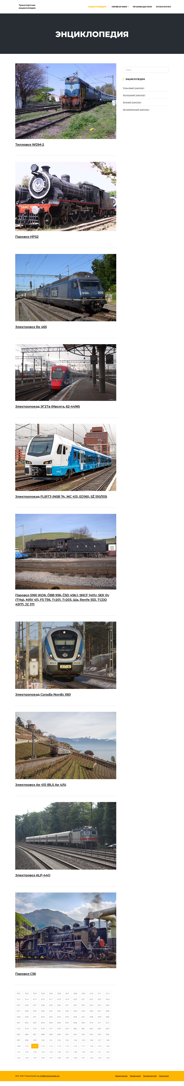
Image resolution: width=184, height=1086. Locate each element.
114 (59, 1046)
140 (75, 1057)
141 (83, 1057)
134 (27, 1057)
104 (75, 1040)
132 (107, 1051)
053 (51, 1016)
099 (35, 1040)
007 (67, 993)
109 (18, 1046)
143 (99, 1057)
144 (107, 1057)
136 (43, 1057)
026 (27, 1005)
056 (75, 1016)
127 (67, 1051)
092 (75, 1034)
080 (75, 1028)
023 (99, 999)
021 (83, 999)
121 (18, 1051)
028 (43, 1005)
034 (91, 1005)
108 (107, 1040)
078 (59, 1028)
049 (18, 1016)
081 (83, 1028)
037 (18, 1011)
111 (35, 1046)
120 (107, 1046)
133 (18, 1057)
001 (19, 993)
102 (59, 1040)
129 (83, 1051)
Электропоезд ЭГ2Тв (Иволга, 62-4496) (47, 406)
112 (43, 1046)
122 (27, 1051)
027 (35, 1005)
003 (35, 993)
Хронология (163, 7)
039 (35, 1011)
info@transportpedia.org (50, 1076)
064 (43, 1022)
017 (51, 999)
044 (75, 1011)
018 (59, 999)
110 (27, 1046)
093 (83, 1034)
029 (51, 1005)
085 (18, 1034)
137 (51, 1057)
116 (75, 1046)
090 (59, 1034)
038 (27, 1011)
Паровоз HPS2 (27, 237)
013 (18, 999)
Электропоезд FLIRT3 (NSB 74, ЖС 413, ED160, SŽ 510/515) (61, 496)
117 (83, 1046)
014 (27, 999)
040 (43, 1011)
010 (91, 993)
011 (99, 993)
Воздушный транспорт (134, 95)
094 (91, 1034)
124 (43, 1051)
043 (67, 1011)
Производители (142, 7)
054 (59, 1016)
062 (27, 1022)
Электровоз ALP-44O (32, 875)
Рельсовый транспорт (133, 88)
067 (67, 1022)
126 (59, 1051)
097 (18, 1040)
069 (83, 1022)
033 (83, 1005)
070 (91, 1022)
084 (107, 1028)
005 (51, 993)
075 (35, 1028)
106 (91, 1040)
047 (99, 1011)
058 (91, 1016)
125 (51, 1051)
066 (59, 1022)
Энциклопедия (97, 7)
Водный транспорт (132, 102)
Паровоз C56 (25, 974)
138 (59, 1057)
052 (43, 1016)
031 (67, 1005)
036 (107, 1005)
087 (35, 1034)
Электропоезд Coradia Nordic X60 (43, 694)
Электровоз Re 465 (31, 327)
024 (107, 999)
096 (107, 1034)
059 (99, 1016)
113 (51, 1046)
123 (35, 1051)
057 (83, 1016)
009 (83, 993)
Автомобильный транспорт (136, 109)
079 (67, 1028)
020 (75, 999)
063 (35, 1022)
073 (18, 1028)
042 (59, 1011)
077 (51, 1028)
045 (83, 1011)
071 (99, 1022)
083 (99, 1028)
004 (43, 993)
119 (99, 1046)
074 (27, 1028)
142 (91, 1057)
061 (18, 1022)
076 (43, 1028)
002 (27, 993)
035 (99, 1005)
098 (27, 1040)
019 (67, 999)
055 (67, 1016)
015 (35, 999)
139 (67, 1057)
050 (27, 1016)
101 (51, 1040)
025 (18, 1005)
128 (75, 1051)
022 (91, 999)
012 (108, 993)
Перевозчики (120, 7)
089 (51, 1034)
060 (107, 1016)
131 (99, 1051)
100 (43, 1040)
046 (91, 1011)
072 (107, 1022)
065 (51, 1022)
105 (83, 1040)
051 (35, 1016)
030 (59, 1005)
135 (35, 1057)
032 (75, 1005)
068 (75, 1022)
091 (67, 1034)
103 (67, 1040)
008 (75, 993)
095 (99, 1034)
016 (43, 999)
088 (43, 1034)
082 (91, 1028)
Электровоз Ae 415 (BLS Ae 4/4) (40, 785)
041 (51, 1011)
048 (107, 1011)
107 (99, 1040)
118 (91, 1046)
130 (91, 1051)
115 (67, 1046)
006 (59, 993)
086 (27, 1034)
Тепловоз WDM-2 (29, 145)
